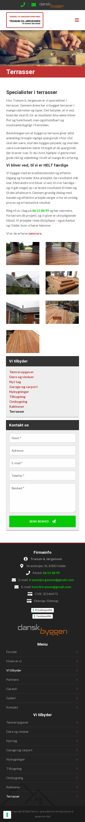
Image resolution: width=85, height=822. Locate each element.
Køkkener (16, 406)
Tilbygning (17, 396)
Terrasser (16, 411)
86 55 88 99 (40, 210)
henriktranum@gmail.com (51, 587)
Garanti (11, 689)
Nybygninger (19, 392)
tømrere (34, 233)
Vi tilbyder (13, 670)
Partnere (12, 679)
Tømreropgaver (21, 372)
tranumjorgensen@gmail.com (51, 580)
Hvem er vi (13, 661)
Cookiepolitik (44, 616)
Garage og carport (23, 387)
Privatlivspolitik (43, 610)
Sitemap (52, 601)
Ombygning (18, 401)
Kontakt (12, 707)
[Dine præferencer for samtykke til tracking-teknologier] (7, 815)
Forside (11, 652)
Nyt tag (15, 382)
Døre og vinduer (21, 377)
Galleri (11, 698)
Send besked (39, 521)
